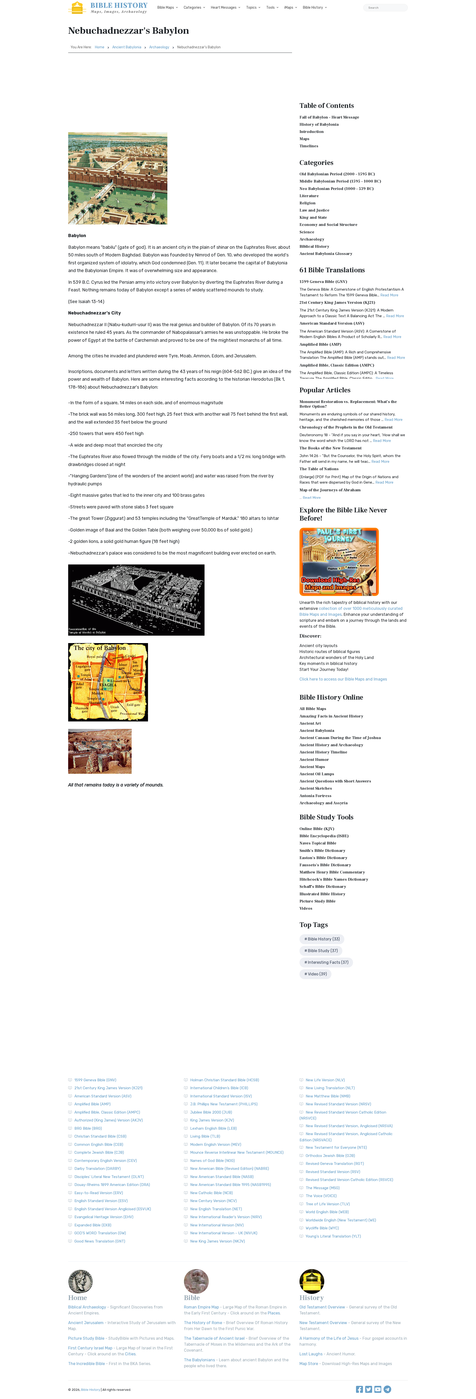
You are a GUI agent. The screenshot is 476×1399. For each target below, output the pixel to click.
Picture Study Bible (317, 901)
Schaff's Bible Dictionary (322, 886)
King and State (313, 217)
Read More (389, 295)
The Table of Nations (319, 468)
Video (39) (317, 974)
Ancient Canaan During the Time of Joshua (340, 737)
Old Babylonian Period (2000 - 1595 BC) (337, 174)
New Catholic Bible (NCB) (211, 1193)
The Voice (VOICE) (321, 1196)
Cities (130, 1354)
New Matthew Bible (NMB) (328, 1096)
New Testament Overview (323, 1322)
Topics (251, 7)
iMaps (288, 7)
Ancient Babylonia (126, 47)
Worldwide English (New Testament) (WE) (341, 1220)
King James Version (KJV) (212, 1120)
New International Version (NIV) (217, 1225)
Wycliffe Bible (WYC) (322, 1228)
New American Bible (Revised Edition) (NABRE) (229, 1168)
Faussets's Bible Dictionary (325, 865)
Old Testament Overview (322, 1307)
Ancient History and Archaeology (331, 745)
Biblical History (314, 246)
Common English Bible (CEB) (98, 1144)
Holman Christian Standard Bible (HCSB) (224, 1080)
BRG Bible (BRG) (88, 1128)
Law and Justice (314, 210)
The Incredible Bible (86, 1363)
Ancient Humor (314, 759)
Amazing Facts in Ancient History (331, 716)
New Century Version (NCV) (213, 1201)
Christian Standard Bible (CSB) (100, 1136)
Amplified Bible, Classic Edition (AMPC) (336, 365)
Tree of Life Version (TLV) (328, 1204)
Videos (305, 908)
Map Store (308, 1363)
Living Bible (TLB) (205, 1136)
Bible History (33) (324, 939)
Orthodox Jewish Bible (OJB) (330, 1155)
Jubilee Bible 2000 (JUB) (211, 1112)
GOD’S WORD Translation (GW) (100, 1233)
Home (99, 47)
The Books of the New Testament (330, 448)
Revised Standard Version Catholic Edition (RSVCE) (349, 1180)
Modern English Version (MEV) (215, 1144)
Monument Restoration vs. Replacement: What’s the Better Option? (348, 404)
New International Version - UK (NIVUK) (223, 1233)
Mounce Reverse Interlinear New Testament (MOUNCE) (237, 1152)
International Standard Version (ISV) (221, 1096)
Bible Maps (165, 7)
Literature (309, 195)
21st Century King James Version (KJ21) (337, 302)
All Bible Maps (312, 708)
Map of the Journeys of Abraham (330, 490)
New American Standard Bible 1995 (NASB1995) (230, 1184)
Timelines (308, 146)
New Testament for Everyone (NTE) (336, 1147)
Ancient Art (310, 723)
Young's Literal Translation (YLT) (333, 1236)
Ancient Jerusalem (86, 1322)
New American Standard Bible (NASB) (222, 1177)
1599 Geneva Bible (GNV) (323, 281)
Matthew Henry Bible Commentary (332, 872)
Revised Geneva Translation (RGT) (335, 1163)
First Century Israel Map (90, 1348)
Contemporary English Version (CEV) (105, 1160)
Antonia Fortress (315, 795)
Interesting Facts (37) (328, 962)
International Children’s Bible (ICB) (219, 1088)
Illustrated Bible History (322, 894)
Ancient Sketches (315, 788)
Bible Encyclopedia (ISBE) (324, 836)
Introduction (311, 131)
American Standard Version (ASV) (331, 323)
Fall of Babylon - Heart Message (329, 117)
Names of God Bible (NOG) (212, 1160)
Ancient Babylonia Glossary (325, 253)
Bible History (313, 7)
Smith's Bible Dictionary (322, 850)
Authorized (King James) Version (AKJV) (108, 1120)
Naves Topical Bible (317, 843)
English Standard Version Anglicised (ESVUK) (112, 1209)
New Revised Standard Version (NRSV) (338, 1104)
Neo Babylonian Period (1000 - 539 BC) (336, 188)
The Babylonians (199, 1360)
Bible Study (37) (323, 950)
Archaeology (159, 47)
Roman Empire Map (201, 1307)
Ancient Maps (312, 766)
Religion (307, 203)
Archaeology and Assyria (323, 803)
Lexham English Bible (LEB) (213, 1128)
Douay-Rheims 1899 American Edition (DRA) (112, 1184)
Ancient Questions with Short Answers (335, 781)
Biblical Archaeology (87, 1307)
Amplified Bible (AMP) (320, 344)
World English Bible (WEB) (327, 1212)
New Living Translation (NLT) (330, 1088)
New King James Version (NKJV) (217, 1241)
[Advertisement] (180, 90)
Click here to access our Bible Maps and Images (343, 679)
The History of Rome (203, 1322)
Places (274, 1313)
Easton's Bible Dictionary (323, 857)
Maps (304, 138)
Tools (270, 7)
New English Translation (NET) (216, 1209)
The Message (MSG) (323, 1188)
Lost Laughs (311, 1354)
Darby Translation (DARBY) (97, 1168)
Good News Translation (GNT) (99, 1241)
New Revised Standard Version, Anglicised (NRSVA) (349, 1126)
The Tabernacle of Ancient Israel (214, 1338)
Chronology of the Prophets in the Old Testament (345, 427)
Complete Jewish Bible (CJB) (99, 1152)
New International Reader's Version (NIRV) (226, 1217)
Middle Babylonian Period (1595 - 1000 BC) (340, 181)
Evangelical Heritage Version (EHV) (103, 1217)
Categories (192, 7)
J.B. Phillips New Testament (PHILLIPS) (224, 1104)
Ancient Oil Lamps (316, 774)
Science (306, 232)
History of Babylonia (319, 124)
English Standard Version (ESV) (101, 1201)
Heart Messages (224, 7)
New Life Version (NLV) (325, 1080)
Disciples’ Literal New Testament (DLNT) (109, 1177)
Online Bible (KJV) (316, 828)
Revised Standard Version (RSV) (333, 1172)
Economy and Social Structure (328, 224)
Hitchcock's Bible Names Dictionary (333, 879)
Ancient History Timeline (323, 752)
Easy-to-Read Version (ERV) (98, 1193)
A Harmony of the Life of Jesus (328, 1338)
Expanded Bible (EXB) (92, 1225)
